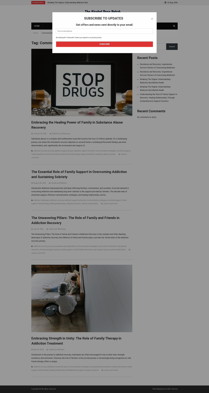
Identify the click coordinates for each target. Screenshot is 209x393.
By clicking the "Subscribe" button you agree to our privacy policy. (79, 37)
